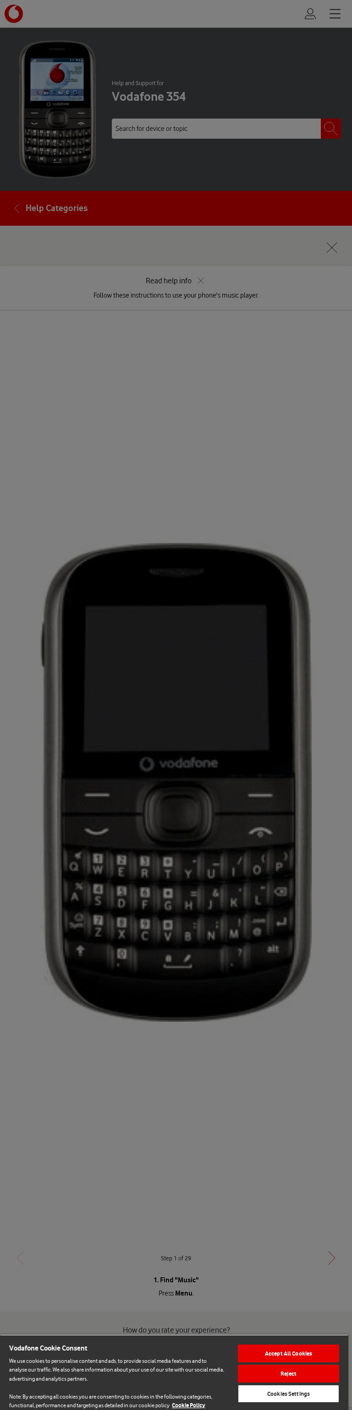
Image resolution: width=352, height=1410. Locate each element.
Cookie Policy (188, 1405)
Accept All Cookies (288, 1353)
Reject (288, 1373)
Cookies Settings (288, 1393)
